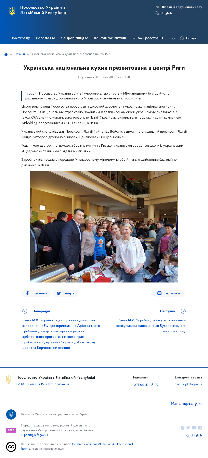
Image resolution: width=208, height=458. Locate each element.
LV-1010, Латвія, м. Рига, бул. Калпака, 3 (42, 384)
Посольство (45, 38)
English (167, 13)
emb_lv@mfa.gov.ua (188, 384)
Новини (20, 54)
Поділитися (39, 293)
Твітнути (68, 293)
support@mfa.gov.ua (34, 435)
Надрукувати (172, 293)
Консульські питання (110, 38)
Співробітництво (74, 38)
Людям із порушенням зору (182, 7)
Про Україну (20, 38)
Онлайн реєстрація (147, 38)
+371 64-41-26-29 (145, 385)
